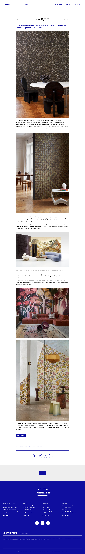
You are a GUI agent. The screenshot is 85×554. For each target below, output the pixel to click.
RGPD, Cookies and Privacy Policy (42, 551)
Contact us (26, 515)
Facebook (42, 523)
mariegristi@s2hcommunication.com (33, 446)
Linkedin (37, 523)
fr (75, 4)
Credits (52, 551)
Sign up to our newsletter (42, 536)
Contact (68, 4)
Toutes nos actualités (79, 15)
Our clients (6, 515)
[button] (42, 74)
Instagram (48, 523)
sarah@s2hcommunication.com (29, 512)
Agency (7, 4)
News (26, 4)
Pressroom (58, 4)
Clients (17, 4)
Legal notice (31, 551)
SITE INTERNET (20, 435)
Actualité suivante (80, 473)
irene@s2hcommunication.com (69, 512)
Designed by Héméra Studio (61, 551)
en (77, 4)
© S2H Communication (22, 551)
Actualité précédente (4, 473)
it (79, 4)
